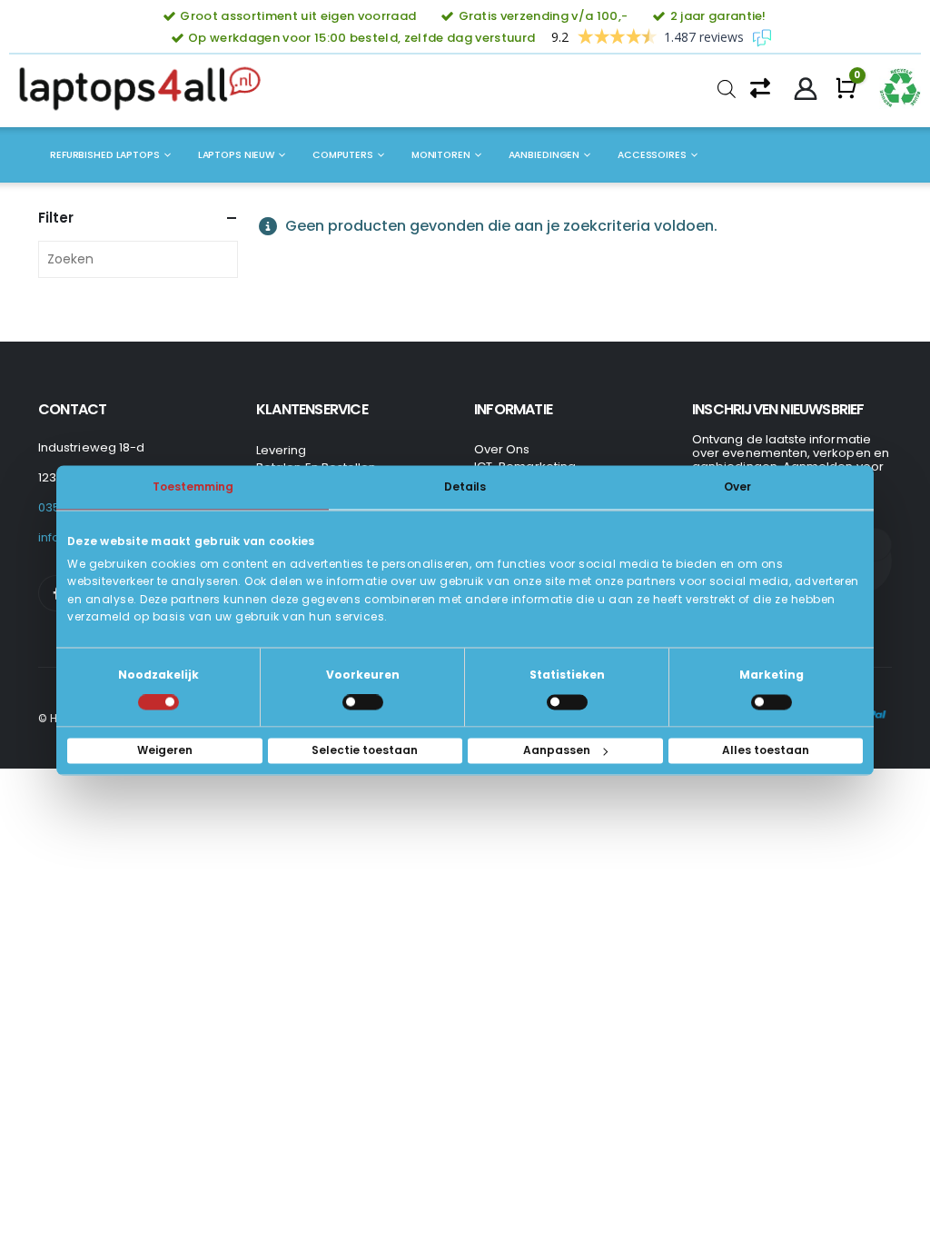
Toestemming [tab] (193, 486)
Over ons (502, 449)
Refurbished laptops (105, 155)
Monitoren (440, 155)
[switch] (362, 702)
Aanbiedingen (544, 155)
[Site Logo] (145, 89)
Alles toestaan (765, 751)
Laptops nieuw (236, 155)
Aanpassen (556, 751)
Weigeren (165, 751)
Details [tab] (465, 486)
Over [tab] (737, 486)
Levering (281, 450)
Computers (342, 155)
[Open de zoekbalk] (726, 89)
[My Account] (806, 89)
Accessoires (652, 155)
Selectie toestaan (365, 751)
